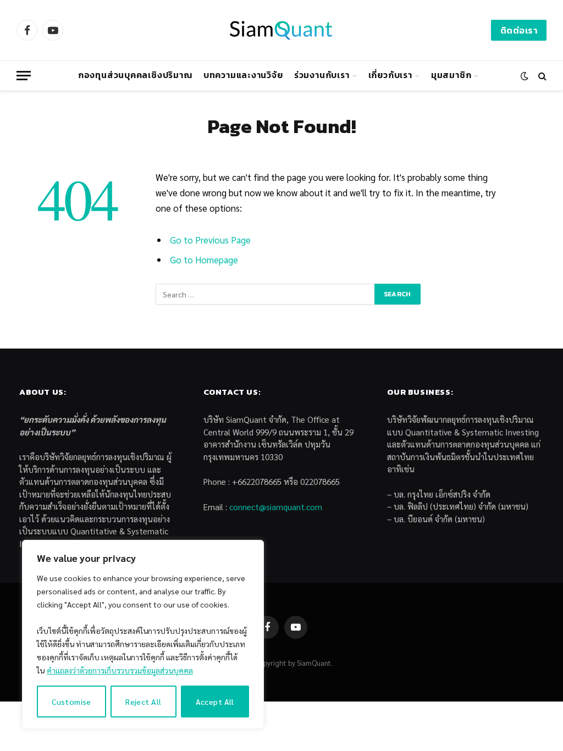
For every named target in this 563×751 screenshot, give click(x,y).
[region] (143, 634)
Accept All (215, 701)
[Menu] (23, 75)
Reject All (143, 701)
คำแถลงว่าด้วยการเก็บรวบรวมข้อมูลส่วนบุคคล (120, 670)
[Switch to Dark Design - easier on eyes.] (524, 75)
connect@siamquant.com (275, 506)
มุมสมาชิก (451, 75)
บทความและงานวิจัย (243, 75)
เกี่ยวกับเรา (390, 75)
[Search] (541, 75)
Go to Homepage (204, 259)
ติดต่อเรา (518, 30)
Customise (71, 701)
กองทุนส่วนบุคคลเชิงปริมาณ (135, 75)
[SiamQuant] (281, 30)
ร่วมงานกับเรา (322, 75)
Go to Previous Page (210, 240)
